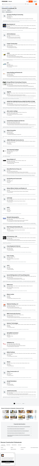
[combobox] (30, 4)
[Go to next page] (24, 403)
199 (23, 403)
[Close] (14, 454)
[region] (8, 459)
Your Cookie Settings (7, 463)
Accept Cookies (8, 461)
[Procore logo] (5, 1)
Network (10, 1)
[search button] (36, 4)
